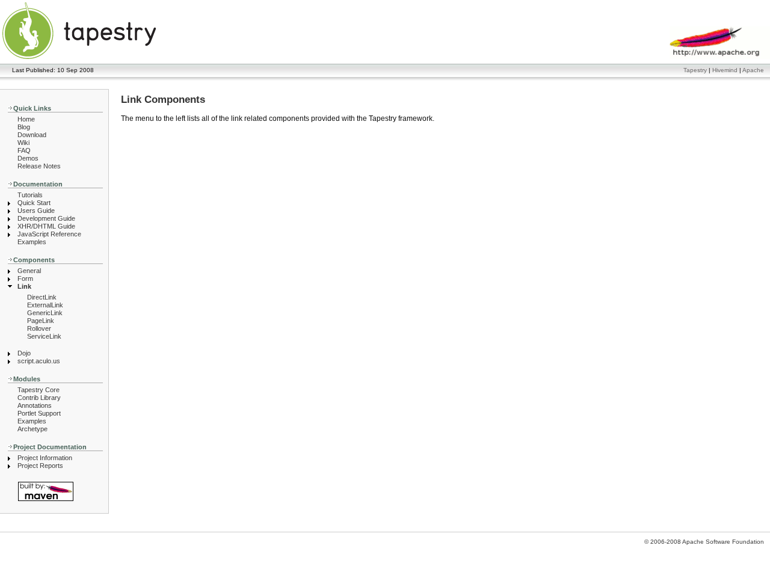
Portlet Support (39, 413)
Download (31, 134)
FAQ (24, 150)
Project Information (44, 457)
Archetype (32, 428)
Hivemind (725, 70)
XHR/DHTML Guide (46, 226)
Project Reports (40, 465)
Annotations (34, 405)
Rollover (39, 328)
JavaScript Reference (49, 234)
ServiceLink (44, 336)
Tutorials (30, 194)
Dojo (24, 353)
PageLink (40, 320)
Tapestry (695, 70)
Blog (23, 127)
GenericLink (45, 312)
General (29, 270)
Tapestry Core (38, 389)
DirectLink (42, 297)
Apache (753, 70)
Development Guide (46, 218)
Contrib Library (39, 397)
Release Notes (39, 166)
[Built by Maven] (55, 491)
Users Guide (36, 210)
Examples (31, 241)
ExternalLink (45, 305)
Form (25, 278)
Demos (27, 158)
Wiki (23, 142)
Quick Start (34, 202)
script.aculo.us (38, 361)
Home (26, 119)
